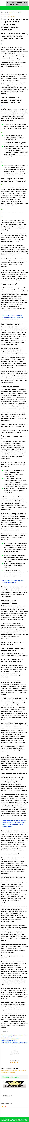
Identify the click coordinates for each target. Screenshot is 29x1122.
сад (14, 1072)
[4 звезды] (13, 16)
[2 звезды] (10, 16)
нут (9, 1072)
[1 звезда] (8, 16)
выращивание (5, 1070)
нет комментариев (5, 14)
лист (6, 1072)
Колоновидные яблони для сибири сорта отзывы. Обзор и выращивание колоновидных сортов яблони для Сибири (14, 1084)
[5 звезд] (15, 16)
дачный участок (18, 1070)
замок (3, 1072)
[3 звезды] (12, 16)
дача (11, 1070)
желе (24, 1070)
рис (11, 1072)
